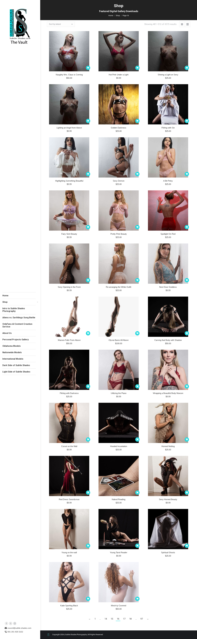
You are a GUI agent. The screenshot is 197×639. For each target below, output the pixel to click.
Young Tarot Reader (118, 552)
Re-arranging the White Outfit (118, 287)
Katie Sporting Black (69, 605)
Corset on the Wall (69, 446)
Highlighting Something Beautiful (69, 181)
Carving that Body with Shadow (168, 340)
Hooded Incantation (118, 446)
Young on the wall (69, 552)
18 (130, 619)
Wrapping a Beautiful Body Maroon (168, 393)
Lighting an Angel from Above (69, 128)
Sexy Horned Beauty (168, 499)
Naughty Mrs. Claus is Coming (69, 74)
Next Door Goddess (168, 287)
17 (124, 619)
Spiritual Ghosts (168, 552)
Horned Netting (168, 446)
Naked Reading (118, 499)
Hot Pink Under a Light (118, 74)
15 (112, 619)
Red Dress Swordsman (69, 499)
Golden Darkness (118, 128)
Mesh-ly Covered (118, 605)
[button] (88, 68)
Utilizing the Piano (118, 393)
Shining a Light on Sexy (168, 74)
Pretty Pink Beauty (118, 234)
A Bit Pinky (168, 181)
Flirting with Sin (168, 128)
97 (141, 619)
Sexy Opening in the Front (69, 287)
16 (118, 619)
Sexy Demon (118, 181)
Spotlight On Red (168, 234)
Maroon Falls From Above (69, 340)
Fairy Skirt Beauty (69, 234)
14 (106, 619)
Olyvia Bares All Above (119, 340)
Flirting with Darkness (69, 393)
